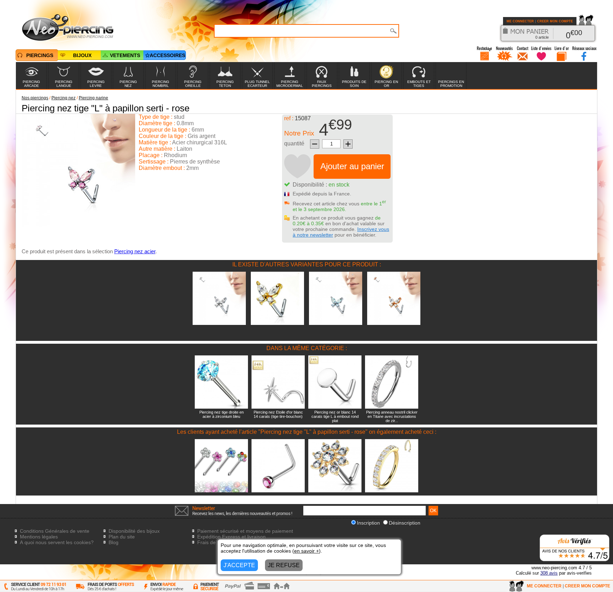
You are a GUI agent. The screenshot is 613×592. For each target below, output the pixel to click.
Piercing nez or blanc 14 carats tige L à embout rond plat (335, 416)
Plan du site (122, 537)
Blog (113, 542)
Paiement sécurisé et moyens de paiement (245, 531)
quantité (294, 143)
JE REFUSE (284, 565)
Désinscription (404, 523)
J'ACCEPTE (239, 565)
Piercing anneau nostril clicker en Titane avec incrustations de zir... (392, 416)
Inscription (368, 523)
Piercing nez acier (134, 251)
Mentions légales (39, 537)
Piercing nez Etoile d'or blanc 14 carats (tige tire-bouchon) (278, 414)
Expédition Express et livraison (231, 537)
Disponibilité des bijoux (134, 531)
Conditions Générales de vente (54, 531)
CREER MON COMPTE (555, 21)
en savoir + (306, 551)
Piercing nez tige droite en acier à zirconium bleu (221, 414)
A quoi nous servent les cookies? (57, 542)
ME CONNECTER (520, 21)
